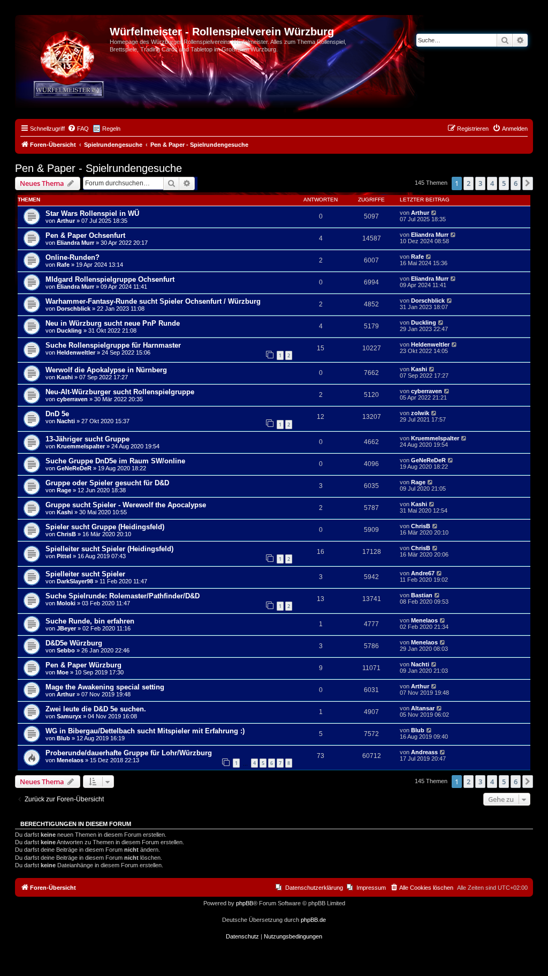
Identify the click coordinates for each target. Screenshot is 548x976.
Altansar (423, 708)
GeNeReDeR (74, 468)
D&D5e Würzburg (73, 643)
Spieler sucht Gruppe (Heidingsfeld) (104, 527)
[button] (527, 183)
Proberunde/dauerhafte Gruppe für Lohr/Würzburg (128, 753)
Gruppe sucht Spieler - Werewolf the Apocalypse (125, 505)
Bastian (421, 595)
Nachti (66, 421)
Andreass (424, 752)
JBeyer (66, 628)
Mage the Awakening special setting (104, 687)
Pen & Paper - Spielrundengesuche (98, 168)
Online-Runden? (72, 257)
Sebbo (66, 650)
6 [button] (515, 183)
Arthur (66, 220)
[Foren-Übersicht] (64, 35)
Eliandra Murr (75, 242)
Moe (62, 672)
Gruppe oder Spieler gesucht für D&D (107, 483)
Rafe (63, 264)
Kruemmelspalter (81, 446)
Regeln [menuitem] (111, 128)
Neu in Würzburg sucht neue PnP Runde (112, 323)
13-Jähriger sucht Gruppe (87, 439)
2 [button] (468, 183)
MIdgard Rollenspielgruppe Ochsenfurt (109, 279)
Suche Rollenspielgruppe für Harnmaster (113, 345)
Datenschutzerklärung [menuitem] (314, 887)
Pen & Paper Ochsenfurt (85, 235)
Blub (63, 738)
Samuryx (69, 716)
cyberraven (72, 399)
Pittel (64, 556)
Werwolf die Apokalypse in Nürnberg (106, 370)
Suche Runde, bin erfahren (89, 621)
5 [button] (504, 183)
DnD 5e (57, 414)
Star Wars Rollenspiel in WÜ (92, 213)
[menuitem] (78, 128)
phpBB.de (313, 920)
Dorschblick (73, 308)
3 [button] (480, 183)
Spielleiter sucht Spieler (85, 574)
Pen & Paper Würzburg (83, 665)
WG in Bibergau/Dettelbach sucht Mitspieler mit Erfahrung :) (145, 731)
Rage (64, 490)
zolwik (420, 413)
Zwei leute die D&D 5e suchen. (95, 709)
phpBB (244, 903)
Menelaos (424, 620)
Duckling (69, 330)
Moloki (66, 603)
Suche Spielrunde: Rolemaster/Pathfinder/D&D (122, 596)
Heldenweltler (76, 352)
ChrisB (66, 534)
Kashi (65, 377)
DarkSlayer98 (75, 581)
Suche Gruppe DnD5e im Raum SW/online (115, 461)
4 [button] (492, 183)
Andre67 (423, 573)
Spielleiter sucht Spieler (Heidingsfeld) (109, 549)
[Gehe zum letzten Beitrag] (434, 212)
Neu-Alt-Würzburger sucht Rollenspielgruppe (119, 392)
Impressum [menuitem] (371, 887)
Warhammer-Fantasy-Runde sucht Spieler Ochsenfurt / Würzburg (153, 301)
